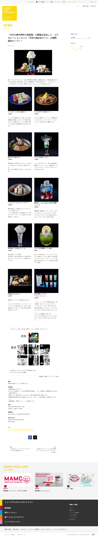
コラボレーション (75, 48)
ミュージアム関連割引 (74, 512)
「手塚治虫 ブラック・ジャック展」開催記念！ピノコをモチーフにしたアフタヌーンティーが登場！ (46, 449)
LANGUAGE (93, 6)
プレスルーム (24, 529)
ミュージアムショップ (69, 1)
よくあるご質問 (72, 514)
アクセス (71, 508)
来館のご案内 (86, 6)
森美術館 (39, 1)
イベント (73, 50)
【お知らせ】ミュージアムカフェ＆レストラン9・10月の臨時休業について (20, 448)
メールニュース (72, 517)
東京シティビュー (47, 1)
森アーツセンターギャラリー (57, 1)
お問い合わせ (72, 519)
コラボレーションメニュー (14, 429)
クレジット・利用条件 (33, 529)
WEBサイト (22, 401)
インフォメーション (75, 46)
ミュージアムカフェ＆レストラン (81, 1)
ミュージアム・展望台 (29, 1)
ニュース (77, 6)
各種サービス (72, 510)
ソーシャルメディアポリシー (60, 529)
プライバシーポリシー (46, 529)
